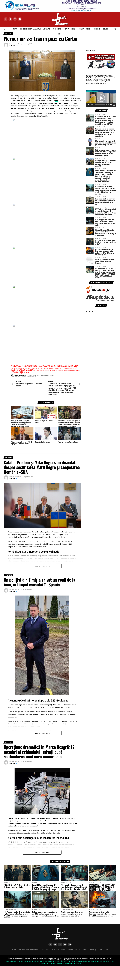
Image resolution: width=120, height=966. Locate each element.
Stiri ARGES (24, 962)
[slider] (100, 104)
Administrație (57, 29)
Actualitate (46, 29)
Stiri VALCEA (68, 963)
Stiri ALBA (9, 962)
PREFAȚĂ (14, 29)
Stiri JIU (87, 962)
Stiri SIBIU (49, 963)
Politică (66, 29)
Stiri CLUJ (59, 962)
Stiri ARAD (17, 962)
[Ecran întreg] (114, 105)
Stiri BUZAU (40, 962)
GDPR (59, 34)
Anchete (88, 29)
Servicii (105, 29)
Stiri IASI (81, 962)
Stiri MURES (107, 962)
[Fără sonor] (111, 105)
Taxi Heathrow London (93, 312)
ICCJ (30, 375)
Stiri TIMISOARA (58, 963)
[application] (101, 98)
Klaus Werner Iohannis (41, 375)
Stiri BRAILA (77, 963)
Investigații (97, 29)
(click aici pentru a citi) (59, 108)
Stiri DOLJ (66, 962)
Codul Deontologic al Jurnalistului (30, 29)
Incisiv (13, 46)
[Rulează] (89, 105)
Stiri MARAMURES (96, 962)
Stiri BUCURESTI (50, 962)
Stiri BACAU (32, 962)
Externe (73, 29)
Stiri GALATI (74, 962)
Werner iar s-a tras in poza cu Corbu (24, 377)
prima (52, 375)
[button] (101, 98)
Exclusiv (81, 29)
